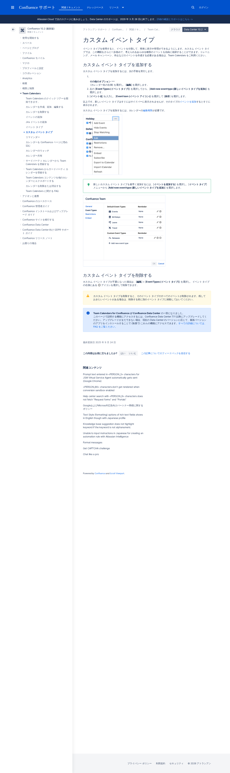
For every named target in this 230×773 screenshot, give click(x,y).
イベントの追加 (34, 116)
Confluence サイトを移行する (38, 219)
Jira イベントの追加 (36, 122)
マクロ (25, 63)
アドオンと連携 (30, 196)
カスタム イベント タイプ (39, 132)
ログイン (203, 7)
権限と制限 (28, 88)
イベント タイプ (34, 127)
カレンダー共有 (34, 155)
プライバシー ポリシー (139, 763)
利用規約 (160, 763)
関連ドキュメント (70, 7)
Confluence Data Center (35, 224)
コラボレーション (31, 73)
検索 (193, 7)
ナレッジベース (95, 7)
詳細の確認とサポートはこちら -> (175, 19)
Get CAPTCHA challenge (96, 448)
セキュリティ (176, 763)
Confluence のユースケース (37, 201)
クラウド (175, 29)
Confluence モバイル (33, 58)
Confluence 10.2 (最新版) (41, 28)
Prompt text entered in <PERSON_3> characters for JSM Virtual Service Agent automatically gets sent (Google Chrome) (111, 377)
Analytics (27, 78)
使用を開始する (30, 37)
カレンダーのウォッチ (37, 150)
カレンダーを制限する (37, 111)
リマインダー (33, 137)
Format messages (92, 442)
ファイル (27, 52)
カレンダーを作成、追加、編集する (44, 106)
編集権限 (147, 110)
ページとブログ (30, 47)
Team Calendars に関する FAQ (42, 191)
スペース (27, 42)
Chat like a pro (91, 454)
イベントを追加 (188, 101)
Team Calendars (31, 93)
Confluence (100, 473)
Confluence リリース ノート (37, 238)
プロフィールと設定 (32, 68)
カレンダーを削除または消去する (43, 185)
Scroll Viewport (117, 473)
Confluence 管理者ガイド (36, 206)
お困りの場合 (29, 243)
